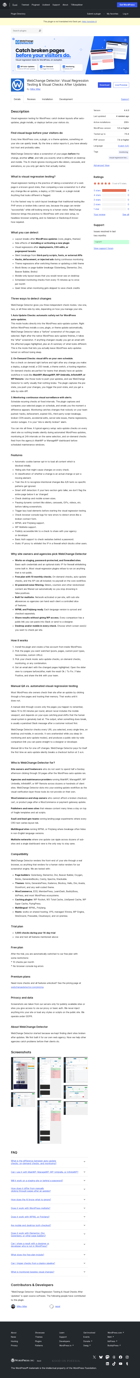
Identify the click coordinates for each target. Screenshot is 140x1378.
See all (125, 214)
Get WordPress (127, 5)
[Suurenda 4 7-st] (57, 1103)
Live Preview (121, 85)
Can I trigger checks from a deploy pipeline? (33, 1263)
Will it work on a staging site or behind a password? (37, 1180)
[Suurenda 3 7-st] (57, 1060)
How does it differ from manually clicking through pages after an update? (31, 1189)
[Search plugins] (40, 30)
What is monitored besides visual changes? (32, 1272)
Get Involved (89, 1332)
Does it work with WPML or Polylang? (30, 1217)
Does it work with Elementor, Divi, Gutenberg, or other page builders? (28, 1234)
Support (125, 99)
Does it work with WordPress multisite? (30, 1208)
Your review (99, 214)
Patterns (39, 1345)
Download (104, 85)
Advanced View (102, 165)
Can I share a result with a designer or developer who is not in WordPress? (30, 1244)
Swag (87, 1345)
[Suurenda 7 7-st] (84, 1104)
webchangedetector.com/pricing (27, 987)
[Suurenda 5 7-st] (84, 1060)
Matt (111, 1337)
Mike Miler (35, 89)
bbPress (112, 1341)
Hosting (14, 1341)
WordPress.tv (66, 1345)
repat (57, 1306)
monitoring (123, 152)
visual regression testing (119, 158)
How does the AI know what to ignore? (31, 1199)
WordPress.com (116, 1332)
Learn (61, 1332)
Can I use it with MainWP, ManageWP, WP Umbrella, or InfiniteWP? (44, 1172)
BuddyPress (114, 1345)
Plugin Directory (18, 14)
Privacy (14, 1345)
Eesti (39, 1361)
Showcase (40, 1332)
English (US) (123, 146)
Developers (64, 1341)
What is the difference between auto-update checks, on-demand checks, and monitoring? (33, 1162)
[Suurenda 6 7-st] (84, 1088)
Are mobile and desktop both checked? (31, 1225)
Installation (47, 99)
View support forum (103, 248)
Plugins (38, 1341)
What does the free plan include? (27, 1254)
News (13, 1337)
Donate (87, 1341)
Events (86, 1337)
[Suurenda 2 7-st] (31, 1095)
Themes (39, 1337)
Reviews (31, 99)
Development (66, 99)
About (13, 1332)
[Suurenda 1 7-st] (31, 1060)
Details (17, 99)
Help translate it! (89, 21)
